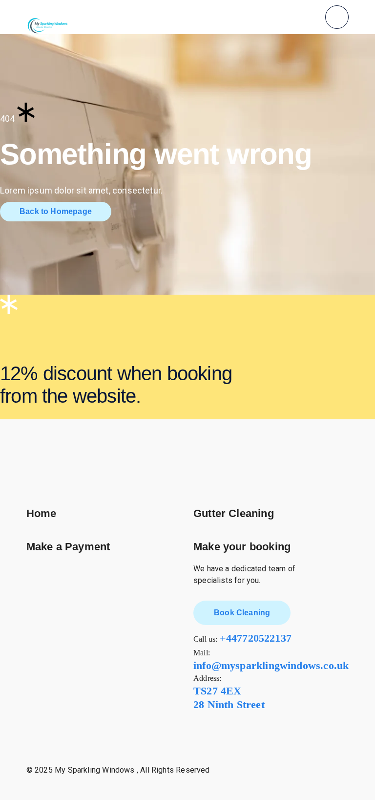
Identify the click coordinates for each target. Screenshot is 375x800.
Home (41, 513)
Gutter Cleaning (233, 513)
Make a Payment (68, 547)
